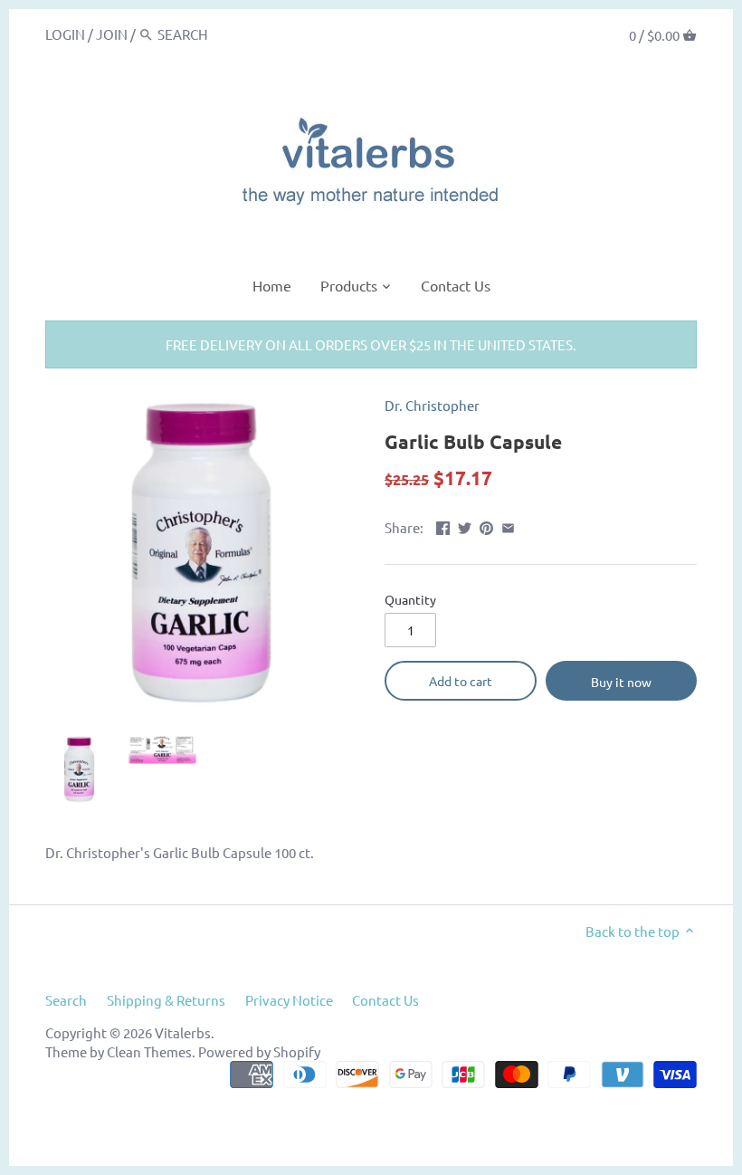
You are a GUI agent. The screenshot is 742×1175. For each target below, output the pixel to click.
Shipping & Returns (166, 999)
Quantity (410, 599)
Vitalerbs (183, 1032)
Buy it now (621, 681)
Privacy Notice (289, 999)
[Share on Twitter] (464, 525)
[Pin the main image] (486, 525)
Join (112, 34)
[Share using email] (508, 525)
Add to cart (460, 681)
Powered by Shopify (259, 1051)
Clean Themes (149, 1051)
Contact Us (385, 999)
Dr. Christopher (432, 405)
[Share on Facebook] (443, 525)
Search (66, 999)
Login (65, 34)
